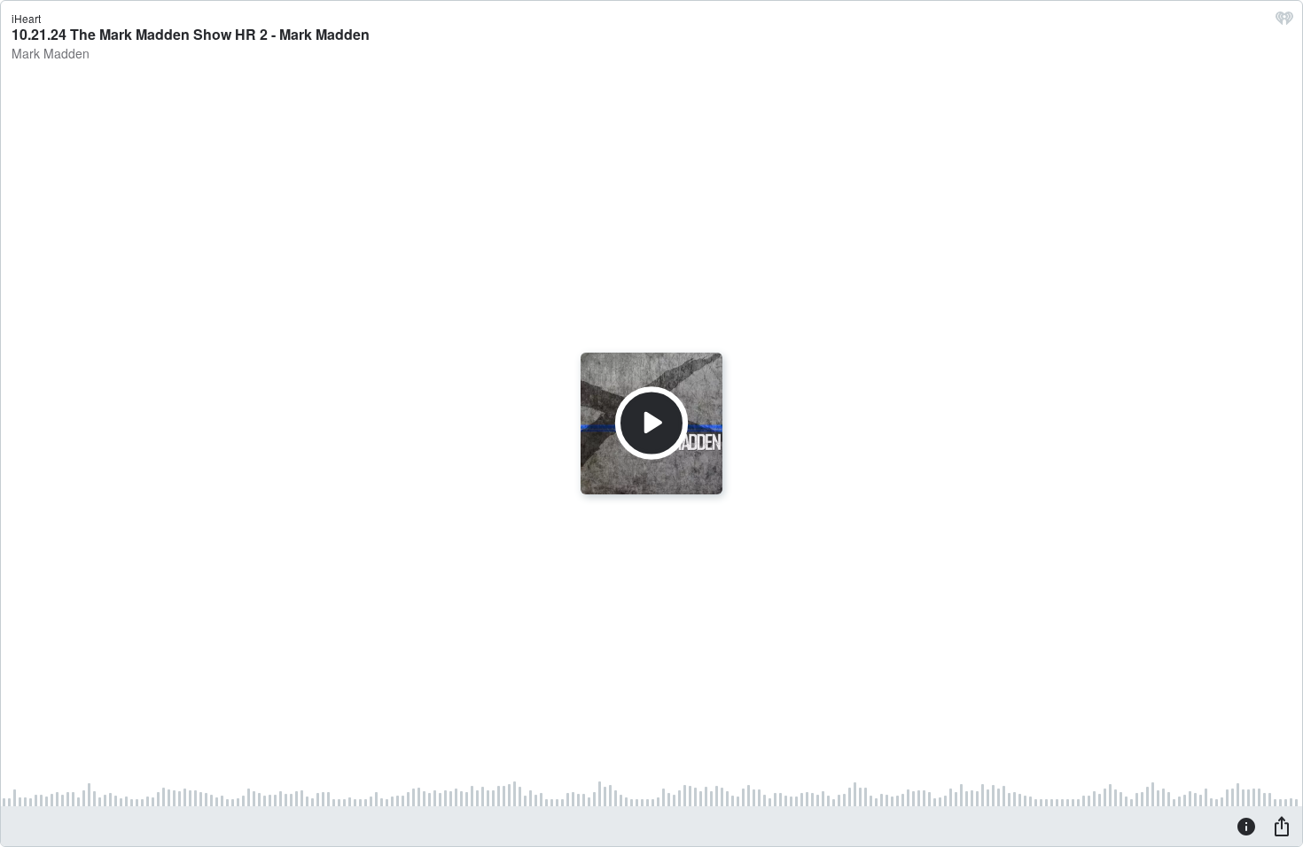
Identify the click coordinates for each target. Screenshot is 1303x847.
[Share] (1281, 825)
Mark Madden (51, 53)
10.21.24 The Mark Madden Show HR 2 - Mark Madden (191, 34)
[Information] (1246, 825)
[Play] (651, 423)
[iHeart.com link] (1284, 22)
